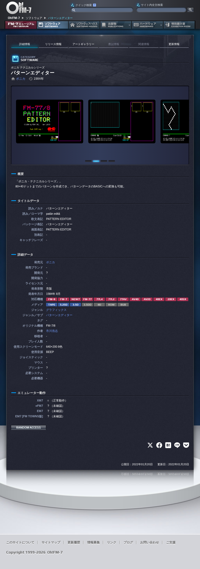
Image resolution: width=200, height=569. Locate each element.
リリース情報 (53, 44)
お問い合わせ (149, 542)
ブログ (128, 542)
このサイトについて (20, 542)
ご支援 (171, 542)
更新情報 (174, 44)
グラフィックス (56, 309)
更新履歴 (74, 542)
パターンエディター (59, 315)
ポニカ (20, 78)
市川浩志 (52, 330)
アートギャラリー (83, 44)
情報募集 (93, 542)
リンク (111, 542)
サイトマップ (51, 542)
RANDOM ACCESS (28, 427)
